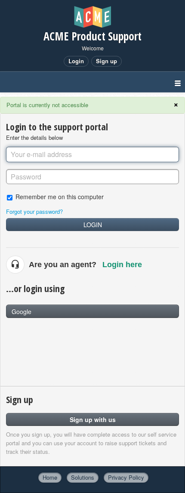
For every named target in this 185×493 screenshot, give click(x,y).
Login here (122, 264)
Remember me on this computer (59, 196)
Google (21, 311)
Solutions (82, 477)
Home (50, 477)
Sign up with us (93, 419)
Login (92, 224)
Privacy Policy (126, 477)
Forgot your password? (34, 211)
